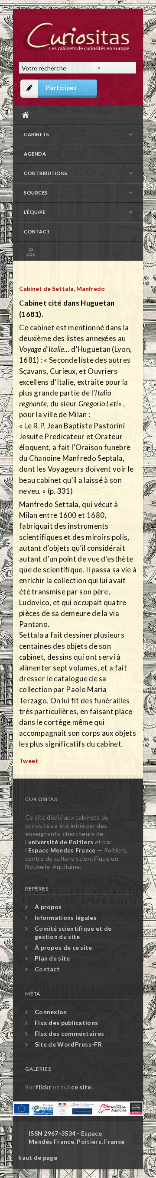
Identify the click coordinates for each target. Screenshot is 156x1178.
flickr (44, 1087)
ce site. (81, 1087)
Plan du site (80, 251)
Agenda (35, 153)
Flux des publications (66, 1022)
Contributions (46, 173)
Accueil (76, 115)
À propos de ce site (63, 947)
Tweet (29, 760)
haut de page (37, 1157)
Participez (61, 87)
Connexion (51, 1011)
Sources (36, 192)
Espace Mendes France (62, 850)
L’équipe (35, 212)
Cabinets (36, 134)
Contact (37, 231)
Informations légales (66, 917)
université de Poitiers (61, 842)
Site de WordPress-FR (68, 1044)
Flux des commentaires (69, 1033)
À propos (48, 906)
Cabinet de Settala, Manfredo (62, 288)
